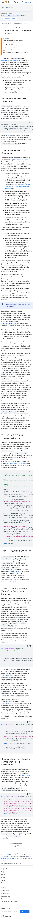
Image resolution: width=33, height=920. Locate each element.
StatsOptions (26, 775)
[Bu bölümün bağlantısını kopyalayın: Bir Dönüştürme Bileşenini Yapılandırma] (15, 102)
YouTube (3, 883)
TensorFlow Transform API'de (16, 463)
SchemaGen (5, 60)
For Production (7, 7)
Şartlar (3, 908)
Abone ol (24, 912)
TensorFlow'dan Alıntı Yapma (9, 901)
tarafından (17, 60)
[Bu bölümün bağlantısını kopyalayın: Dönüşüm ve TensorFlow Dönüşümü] (13, 153)
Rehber (25, 23)
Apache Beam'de (21, 304)
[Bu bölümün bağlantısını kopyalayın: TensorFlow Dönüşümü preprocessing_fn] (21, 438)
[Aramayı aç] (22, 2)
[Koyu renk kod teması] (27, 122)
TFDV (9, 135)
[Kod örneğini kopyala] (30, 122)
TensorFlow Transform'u (21, 160)
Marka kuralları (5, 899)
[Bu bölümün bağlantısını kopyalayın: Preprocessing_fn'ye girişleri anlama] (3, 553)
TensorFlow (4, 23)
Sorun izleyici (5, 890)
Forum (3, 874)
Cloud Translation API (13, 15)
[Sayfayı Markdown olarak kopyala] (9, 33)
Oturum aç (28, 2)
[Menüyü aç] (3, 2)
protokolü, (15, 571)
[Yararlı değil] (19, 27)
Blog (2, 871)
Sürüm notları (5, 893)
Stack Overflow (5, 896)
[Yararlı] (16, 27)
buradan (12, 582)
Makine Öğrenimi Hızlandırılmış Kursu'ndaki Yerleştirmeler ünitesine (17, 186)
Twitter (3, 880)
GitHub (3, 877)
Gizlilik (8, 908)
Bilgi (11, 23)
